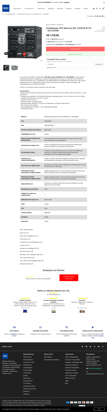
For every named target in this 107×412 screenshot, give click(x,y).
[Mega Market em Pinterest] (90, 346)
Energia (25, 375)
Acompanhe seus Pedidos (51, 359)
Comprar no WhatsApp (76, 54)
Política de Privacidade (72, 367)
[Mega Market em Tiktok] (103, 346)
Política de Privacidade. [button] (63, 409)
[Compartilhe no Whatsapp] (100, 16)
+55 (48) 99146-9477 (95, 368)
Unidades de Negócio (71, 365)
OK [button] (99, 409)
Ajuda (67, 381)
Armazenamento (28, 359)
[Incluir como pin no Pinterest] (99, 16)
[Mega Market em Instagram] (95, 346)
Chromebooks (27, 365)
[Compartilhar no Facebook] (95, 16)
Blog (66, 383)
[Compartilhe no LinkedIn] (102, 16)
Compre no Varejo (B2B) (72, 359)
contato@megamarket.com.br (95, 373)
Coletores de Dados (29, 386)
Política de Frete (70, 378)
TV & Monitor (27, 383)
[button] (52, 315)
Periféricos (26, 391)
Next (41, 42)
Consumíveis (27, 373)
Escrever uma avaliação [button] (68, 278)
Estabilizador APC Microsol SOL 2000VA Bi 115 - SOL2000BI (32, 14)
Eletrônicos (60, 24)
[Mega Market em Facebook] (86, 346)
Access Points (27, 357)
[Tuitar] (97, 16)
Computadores (27, 367)
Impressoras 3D (28, 381)
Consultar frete (98, 64)
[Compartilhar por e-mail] (104, 16)
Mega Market (18, 400)
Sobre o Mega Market (71, 357)
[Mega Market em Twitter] (82, 346)
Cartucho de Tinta (28, 362)
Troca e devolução (70, 375)
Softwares (26, 394)
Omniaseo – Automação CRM (73, 362)
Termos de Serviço (70, 370)
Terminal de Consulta (29, 389)
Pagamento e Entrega (71, 373)
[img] (53, 293)
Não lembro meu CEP (51, 67)
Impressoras (26, 378)
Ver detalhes (78, 44)
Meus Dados (48, 357)
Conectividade (27, 370)
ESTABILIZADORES (10, 14)
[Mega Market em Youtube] (99, 346)
